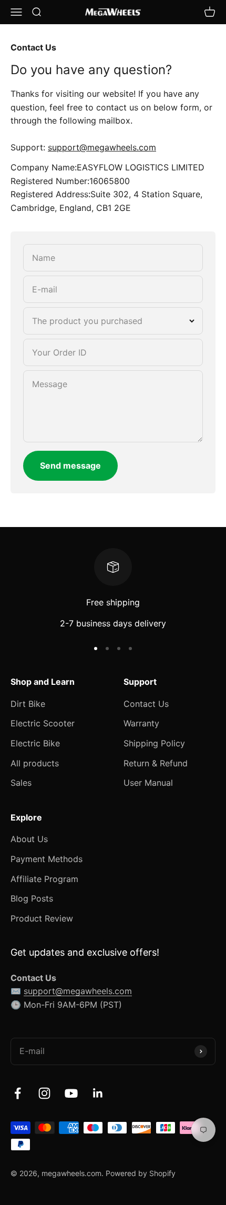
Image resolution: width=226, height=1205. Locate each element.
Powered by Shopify (141, 1173)
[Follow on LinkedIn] (98, 1093)
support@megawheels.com (78, 991)
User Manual (148, 782)
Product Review (42, 918)
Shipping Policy (154, 743)
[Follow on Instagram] (44, 1093)
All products (35, 763)
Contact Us (146, 703)
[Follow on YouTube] (71, 1093)
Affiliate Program (44, 879)
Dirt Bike (28, 703)
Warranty (141, 723)
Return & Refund (156, 763)
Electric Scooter (43, 723)
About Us (29, 839)
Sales (21, 782)
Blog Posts (32, 898)
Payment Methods (47, 859)
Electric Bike (35, 743)
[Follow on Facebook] (18, 1093)
